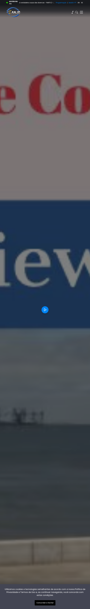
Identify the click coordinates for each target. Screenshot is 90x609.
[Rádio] (72, 12)
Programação (61, 3)
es (82, 3)
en (79, 3)
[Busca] (76, 12)
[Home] (25, 12)
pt (75, 3)
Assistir (71, 3)
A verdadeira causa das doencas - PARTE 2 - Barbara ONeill (37, 3)
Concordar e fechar (45, 602)
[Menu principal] (81, 12)
